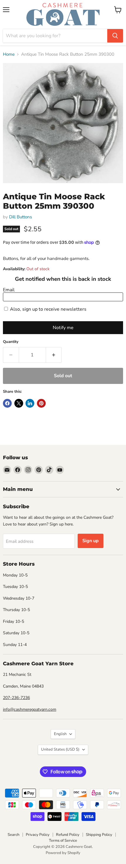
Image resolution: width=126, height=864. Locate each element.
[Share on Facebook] (7, 403)
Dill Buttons (20, 217)
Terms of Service (63, 840)
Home (9, 54)
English (60, 734)
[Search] (115, 35)
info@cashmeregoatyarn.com (29, 709)
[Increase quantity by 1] (54, 355)
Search (13, 834)
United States (60, 749)
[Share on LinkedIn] (29, 403)
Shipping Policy (99, 834)
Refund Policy (67, 834)
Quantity (10, 342)
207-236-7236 (16, 697)
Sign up (90, 541)
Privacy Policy (38, 834)
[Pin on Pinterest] (41, 403)
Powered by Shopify (63, 853)
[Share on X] (18, 403)
